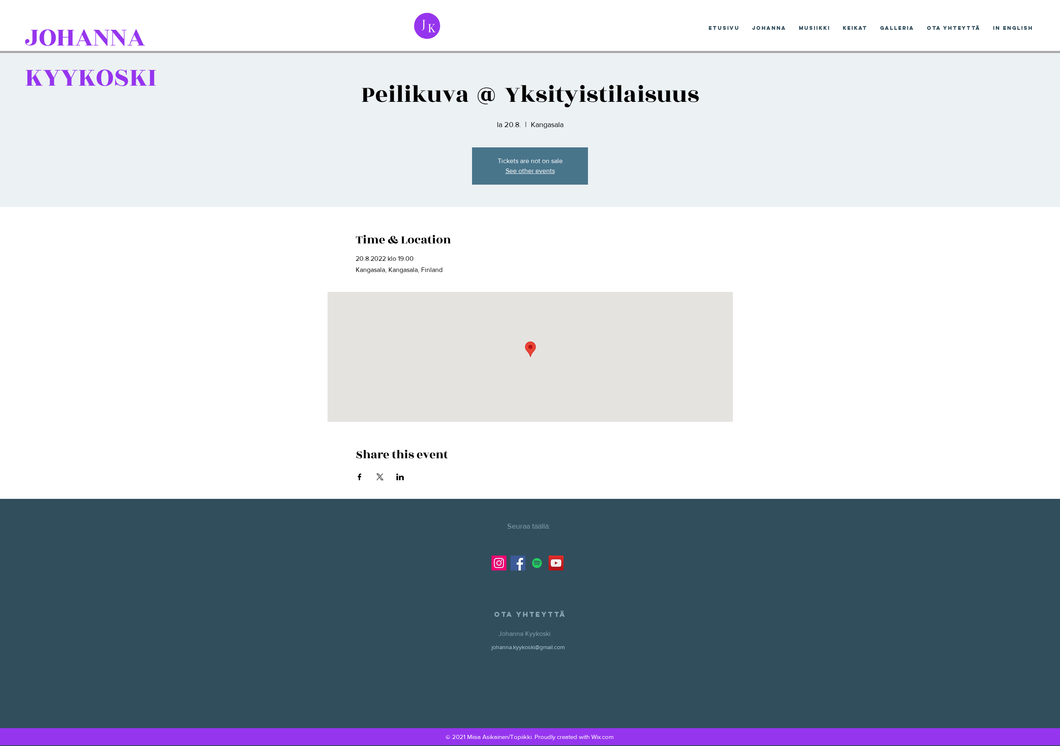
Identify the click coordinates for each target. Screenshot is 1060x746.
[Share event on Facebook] (360, 477)
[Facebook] (518, 563)
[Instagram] (498, 563)
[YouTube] (556, 563)
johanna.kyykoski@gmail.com (528, 647)
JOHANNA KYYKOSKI (91, 57)
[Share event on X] (380, 477)
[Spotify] (537, 563)
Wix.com (602, 736)
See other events (530, 170)
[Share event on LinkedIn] (400, 477)
